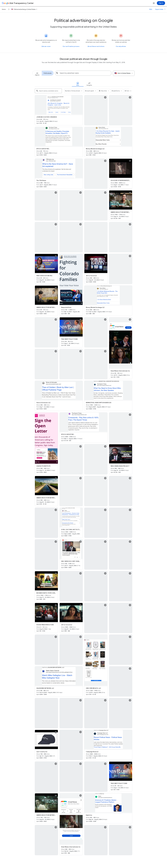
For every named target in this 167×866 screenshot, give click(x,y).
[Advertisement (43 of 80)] (71, 517)
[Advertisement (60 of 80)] (95, 660)
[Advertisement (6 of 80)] (59, 168)
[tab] (78, 84)
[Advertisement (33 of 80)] (83, 422)
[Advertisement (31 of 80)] (108, 390)
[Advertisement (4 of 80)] (108, 136)
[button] (154, 3)
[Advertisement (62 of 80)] (59, 676)
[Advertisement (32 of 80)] (46, 438)
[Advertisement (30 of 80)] (59, 390)
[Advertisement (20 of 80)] (108, 295)
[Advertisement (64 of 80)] (46, 713)
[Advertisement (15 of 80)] (95, 237)
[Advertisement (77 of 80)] (108, 803)
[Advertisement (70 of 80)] (108, 739)
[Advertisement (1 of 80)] (59, 105)
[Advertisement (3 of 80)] (59, 136)
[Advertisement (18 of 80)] (71, 279)
